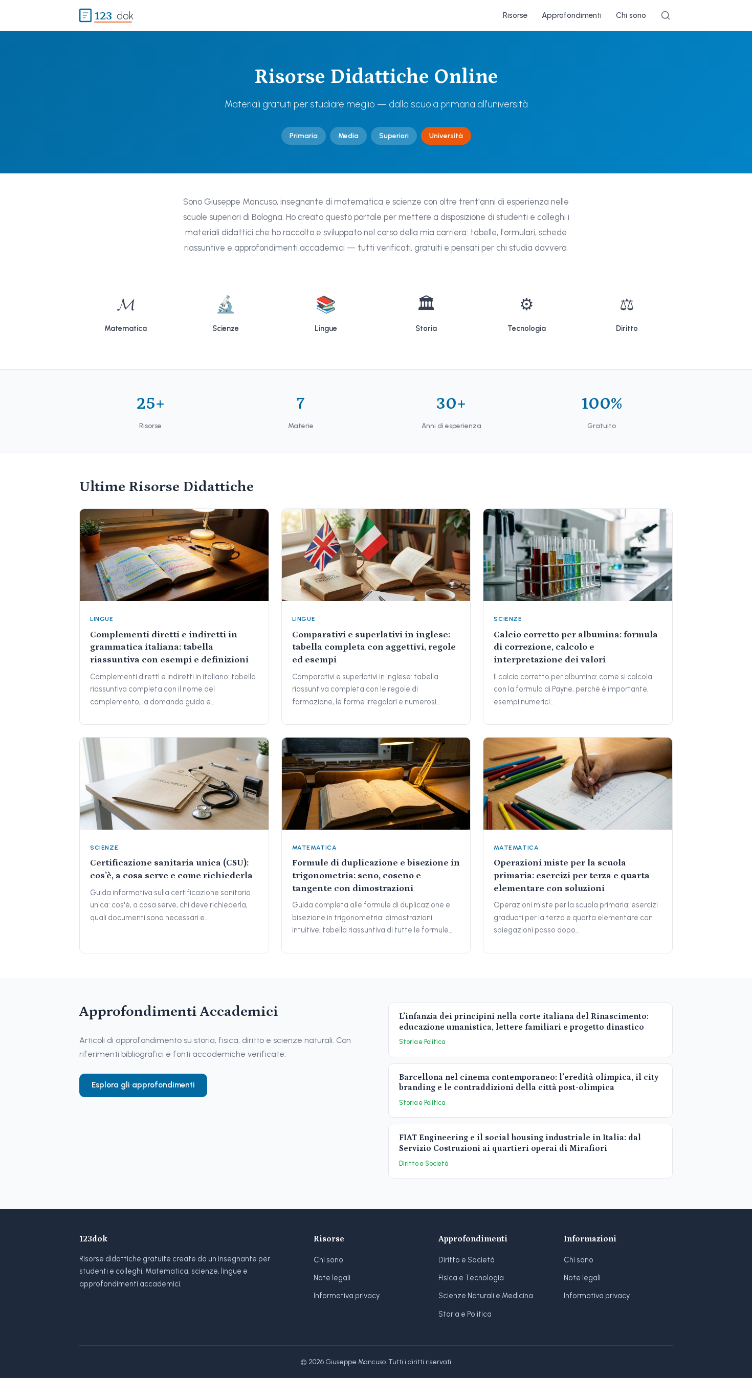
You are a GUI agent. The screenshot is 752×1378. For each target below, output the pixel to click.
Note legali (332, 1277)
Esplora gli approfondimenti (143, 1085)
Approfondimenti (572, 15)
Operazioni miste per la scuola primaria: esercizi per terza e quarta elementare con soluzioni (572, 875)
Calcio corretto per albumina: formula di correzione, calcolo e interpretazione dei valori (576, 647)
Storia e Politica (465, 1314)
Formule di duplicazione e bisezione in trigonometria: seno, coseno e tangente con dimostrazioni (376, 875)
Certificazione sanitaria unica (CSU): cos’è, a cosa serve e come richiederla (171, 869)
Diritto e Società (466, 1259)
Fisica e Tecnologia (471, 1277)
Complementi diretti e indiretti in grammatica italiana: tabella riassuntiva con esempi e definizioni (169, 647)
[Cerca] (665, 15)
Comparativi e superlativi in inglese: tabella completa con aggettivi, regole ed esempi (374, 647)
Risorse (515, 15)
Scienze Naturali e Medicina (485, 1295)
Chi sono (631, 15)
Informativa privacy (347, 1295)
